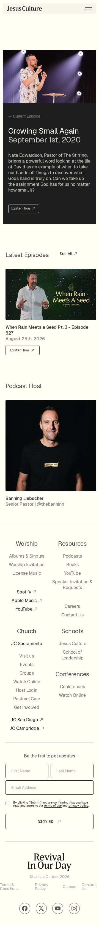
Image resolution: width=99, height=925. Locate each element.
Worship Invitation (27, 565)
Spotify (24, 592)
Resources (72, 543)
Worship (27, 543)
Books (72, 565)
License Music (26, 573)
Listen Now (21, 208)
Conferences (72, 687)
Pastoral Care (26, 699)
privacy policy (78, 805)
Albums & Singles (26, 556)
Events (27, 664)
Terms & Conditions (9, 886)
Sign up (47, 821)
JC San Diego (24, 720)
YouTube (25, 609)
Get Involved (26, 707)
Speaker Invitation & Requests (72, 584)
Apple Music (25, 600)
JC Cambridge (24, 728)
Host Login (26, 690)
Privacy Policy (41, 886)
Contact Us (72, 615)
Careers (72, 606)
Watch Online (26, 682)
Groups (27, 673)
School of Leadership (72, 655)
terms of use (53, 805)
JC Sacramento (26, 643)
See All (66, 254)
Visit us (26, 656)
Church (26, 631)
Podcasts (72, 556)
